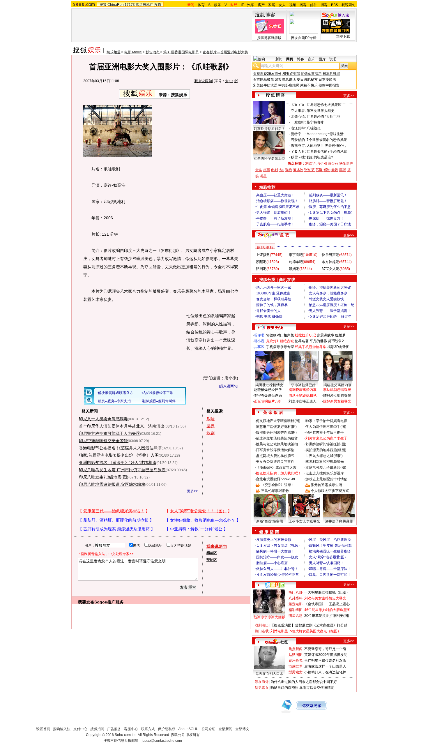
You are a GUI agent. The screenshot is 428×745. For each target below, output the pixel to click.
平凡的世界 (318, 341)
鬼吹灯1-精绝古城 (280, 341)
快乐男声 (346, 163)
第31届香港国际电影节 (181, 52)
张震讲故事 (325, 335)
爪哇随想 (314, 128)
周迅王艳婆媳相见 (302, 395)
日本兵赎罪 (331, 74)
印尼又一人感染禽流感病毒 (103, 418)
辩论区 (211, 560)
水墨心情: (298, 116)
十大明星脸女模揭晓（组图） (327, 592)
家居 (271, 5)
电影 (274, 170)
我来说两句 (203, 81)
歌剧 (210, 432)
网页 (289, 59)
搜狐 (103, 5)
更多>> (192, 491)
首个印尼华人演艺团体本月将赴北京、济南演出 (122, 426)
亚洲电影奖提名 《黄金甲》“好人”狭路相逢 (117, 462)
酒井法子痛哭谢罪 (339, 521)
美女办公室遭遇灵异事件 (275, 462)
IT (242, 5)
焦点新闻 (296, 649)
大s (281, 170)
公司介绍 (208, 729)
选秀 (288, 170)
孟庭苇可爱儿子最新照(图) (325, 467)
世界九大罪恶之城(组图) (324, 456)
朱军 (258, 170)
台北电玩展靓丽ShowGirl (275, 479)
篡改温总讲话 (285, 79)
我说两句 (349, 5)
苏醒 (319, 170)
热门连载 (262, 631)
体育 (201, 5)
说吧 (332, 59)
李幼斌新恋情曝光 (337, 390)
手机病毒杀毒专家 (280, 347)
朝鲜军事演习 (311, 74)
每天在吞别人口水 (269, 674)
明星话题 (296, 616)
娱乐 (217, 5)
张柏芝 (309, 170)
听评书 (259, 335)
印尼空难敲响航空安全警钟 (103, 440)
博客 (324, 5)
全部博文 (242, 729)
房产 (261, 5)
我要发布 (86, 602)
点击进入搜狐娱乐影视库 (324, 473)
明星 (263, 176)
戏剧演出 (262, 625)
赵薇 (266, 170)
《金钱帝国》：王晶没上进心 (327, 604)
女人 (282, 5)
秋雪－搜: (298, 157)
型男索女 (296, 672)
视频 (292, 5)
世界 (210, 425)
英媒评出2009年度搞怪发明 (325, 655)
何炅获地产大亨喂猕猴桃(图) (278, 421)
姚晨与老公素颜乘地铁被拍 (277, 444)
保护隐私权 (166, 729)
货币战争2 (336, 341)
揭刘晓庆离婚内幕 (302, 390)
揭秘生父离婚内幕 (337, 385)
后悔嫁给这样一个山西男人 (325, 666)
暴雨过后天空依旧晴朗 (316, 688)
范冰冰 (298, 170)
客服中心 (131, 729)
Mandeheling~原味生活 (325, 134)
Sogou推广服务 (109, 602)
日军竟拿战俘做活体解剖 (275, 450)
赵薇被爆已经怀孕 (268, 390)
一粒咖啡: (298, 122)
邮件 (313, 5)
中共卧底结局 (288, 85)
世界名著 (302, 341)
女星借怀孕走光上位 (269, 158)
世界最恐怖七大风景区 (324, 105)
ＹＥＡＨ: (298, 151)
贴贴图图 (296, 655)
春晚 (334, 170)
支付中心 (80, 729)
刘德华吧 (296, 262)
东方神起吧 (330, 262)
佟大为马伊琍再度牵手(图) (325, 427)
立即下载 (343, 36)
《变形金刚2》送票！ (278, 485)
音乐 (311, 59)
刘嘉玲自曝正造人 (302, 401)
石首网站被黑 (263, 79)
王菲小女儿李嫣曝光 (304, 521)
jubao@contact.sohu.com (162, 741)
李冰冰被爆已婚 (303, 385)
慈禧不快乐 (309, 85)
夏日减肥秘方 (307, 79)
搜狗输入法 (61, 729)
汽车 (250, 5)
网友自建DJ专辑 (303, 38)
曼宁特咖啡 (315, 122)
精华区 (211, 553)
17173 (130, 5)
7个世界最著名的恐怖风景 (327, 140)
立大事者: (298, 111)
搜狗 (157, 5)
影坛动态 (153, 52)
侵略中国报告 (329, 85)
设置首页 (43, 729)
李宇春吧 (296, 255)
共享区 (259, 347)
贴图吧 (261, 269)
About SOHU (188, 729)
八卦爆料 (296, 598)
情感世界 (296, 666)
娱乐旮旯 (296, 661)
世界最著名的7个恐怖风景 (327, 151)
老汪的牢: (298, 128)
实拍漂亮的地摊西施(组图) (325, 450)
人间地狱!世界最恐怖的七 (326, 146)
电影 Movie (133, 52)
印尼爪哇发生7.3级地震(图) (103, 477)
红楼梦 (340, 335)
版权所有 (193, 735)
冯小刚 (321, 163)
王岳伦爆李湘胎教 (275, 491)
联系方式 (148, 729)
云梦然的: (298, 140)
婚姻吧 (294, 269)
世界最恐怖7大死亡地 (323, 116)
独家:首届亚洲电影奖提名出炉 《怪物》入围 (119, 455)
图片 (322, 59)
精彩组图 (296, 610)
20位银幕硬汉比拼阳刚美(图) (326, 616)
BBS (334, 5)
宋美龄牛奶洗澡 (265, 85)
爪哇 (210, 418)
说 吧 (284, 235)
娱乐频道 (114, 52)
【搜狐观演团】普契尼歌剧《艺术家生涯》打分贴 (308, 625)
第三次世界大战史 (321, 111)
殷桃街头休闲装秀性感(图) (276, 432)
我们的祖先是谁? (320, 157)
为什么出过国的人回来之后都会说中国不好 (303, 682)
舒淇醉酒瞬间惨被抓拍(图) (325, 444)
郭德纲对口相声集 (280, 335)
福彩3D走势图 (338, 347)
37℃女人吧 (330, 269)
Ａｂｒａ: (298, 105)
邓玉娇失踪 (291, 74)
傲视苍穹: (298, 146)
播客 (303, 5)
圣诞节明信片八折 (268, 401)
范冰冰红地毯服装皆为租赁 (277, 438)
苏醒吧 (261, 262)
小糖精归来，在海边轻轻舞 (325, 672)
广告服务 (114, 729)
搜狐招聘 (97, 729)
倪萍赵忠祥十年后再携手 (324, 432)
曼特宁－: (298, 134)
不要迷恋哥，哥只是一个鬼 (325, 649)
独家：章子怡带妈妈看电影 (326, 421)
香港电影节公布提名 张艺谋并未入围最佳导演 (120, 448)
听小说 (259, 341)
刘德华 (310, 163)
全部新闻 (225, 729)
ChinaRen (115, 5)
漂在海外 (262, 682)
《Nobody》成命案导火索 (276, 467)
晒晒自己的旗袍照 (284, 688)
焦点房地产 (144, 5)
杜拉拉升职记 (305, 335)
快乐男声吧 (330, 255)
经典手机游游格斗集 (310, 347)
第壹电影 (296, 604)
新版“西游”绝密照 (269, 521)
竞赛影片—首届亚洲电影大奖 (225, 52)
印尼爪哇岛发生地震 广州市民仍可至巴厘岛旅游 (122, 469)
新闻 (278, 59)
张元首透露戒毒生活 (326, 485)
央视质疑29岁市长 (267, 74)
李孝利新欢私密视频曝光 (324, 462)
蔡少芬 (333, 163)
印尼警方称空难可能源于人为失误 (109, 433)
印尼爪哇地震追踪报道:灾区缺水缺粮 (112, 484)
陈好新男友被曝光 (337, 401)
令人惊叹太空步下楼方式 (330, 491)
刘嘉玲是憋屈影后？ (269, 129)
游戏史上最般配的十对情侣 (326, 479)
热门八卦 (296, 592)
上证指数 (263, 255)
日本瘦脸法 (327, 79)
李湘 (342, 170)
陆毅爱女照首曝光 (337, 395)
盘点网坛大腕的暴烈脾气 (275, 456)
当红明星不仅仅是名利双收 (325, 661)
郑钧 (326, 170)
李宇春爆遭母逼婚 (268, 395)
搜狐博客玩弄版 (269, 38)
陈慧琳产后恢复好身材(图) (276, 427)
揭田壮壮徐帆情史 (269, 385)
